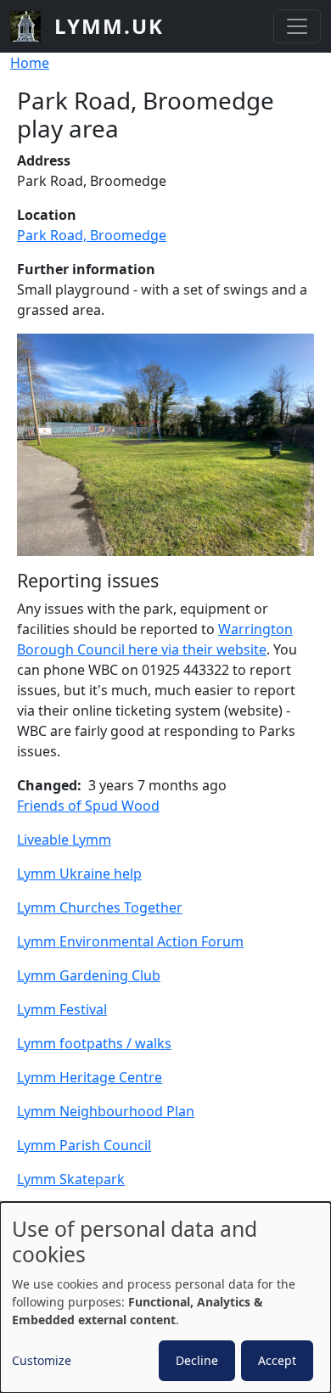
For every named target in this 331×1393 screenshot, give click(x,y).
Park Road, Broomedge (91, 235)
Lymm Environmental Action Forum (130, 941)
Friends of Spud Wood (88, 805)
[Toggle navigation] (297, 26)
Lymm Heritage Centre (89, 1077)
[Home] (32, 26)
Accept (277, 1360)
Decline (197, 1360)
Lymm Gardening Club (88, 975)
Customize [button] (41, 1360)
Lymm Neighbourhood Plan (105, 1111)
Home (29, 62)
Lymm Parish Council (84, 1145)
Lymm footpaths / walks (94, 1043)
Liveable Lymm (64, 839)
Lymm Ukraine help (79, 873)
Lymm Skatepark (71, 1179)
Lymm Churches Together (99, 907)
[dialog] (165, 1297)
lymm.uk (109, 26)
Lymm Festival (62, 1009)
